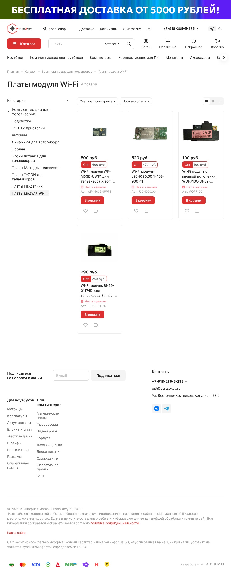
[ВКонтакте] (156, 408)
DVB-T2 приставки (28, 128)
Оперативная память (18, 465)
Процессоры (47, 424)
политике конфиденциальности (114, 523)
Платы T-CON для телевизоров (27, 176)
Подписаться (108, 375)
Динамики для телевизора (35, 142)
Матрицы (14, 409)
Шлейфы (14, 443)
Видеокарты (47, 431)
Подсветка (21, 121)
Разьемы (14, 456)
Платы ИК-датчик (27, 186)
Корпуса (43, 438)
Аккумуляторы (19, 422)
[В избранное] (85, 211)
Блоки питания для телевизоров (29, 158)
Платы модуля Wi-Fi (29, 193)
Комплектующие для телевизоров (30, 111)
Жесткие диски (19, 436)
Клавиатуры (17, 416)
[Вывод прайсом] (220, 101)
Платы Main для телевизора (37, 167)
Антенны (19, 135)
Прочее (18, 149)
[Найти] (128, 43)
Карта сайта (16, 532)
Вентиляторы (18, 450)
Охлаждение (47, 458)
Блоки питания (19, 429)
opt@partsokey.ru (166, 388)
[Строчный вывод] (213, 101)
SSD (40, 476)
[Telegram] (166, 408)
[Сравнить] (96, 211)
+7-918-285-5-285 (179, 29)
